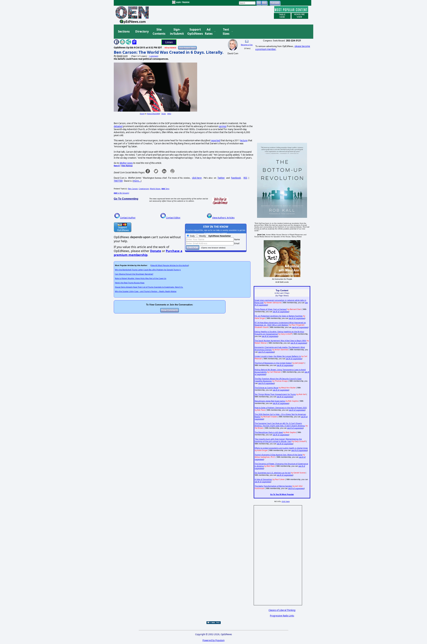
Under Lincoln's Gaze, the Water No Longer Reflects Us (278, 356)
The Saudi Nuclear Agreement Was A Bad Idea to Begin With (280, 340)
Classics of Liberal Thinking (282, 610)
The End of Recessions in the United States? (273, 363)
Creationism (144, 188)
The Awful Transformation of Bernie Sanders (273, 486)
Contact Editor (173, 217)
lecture (244, 140)
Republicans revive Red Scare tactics (270, 401)
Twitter (221, 177)
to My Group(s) (121, 193)
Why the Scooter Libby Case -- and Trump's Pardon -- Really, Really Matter (145, 291)
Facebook (236, 177)
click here (197, 177)
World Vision (155, 188)
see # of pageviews (281, 311)
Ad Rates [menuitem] (208, 32)
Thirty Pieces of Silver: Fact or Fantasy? (271, 309)
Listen (169, 42)
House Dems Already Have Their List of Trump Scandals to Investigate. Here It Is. (149, 287)
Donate (155, 251)
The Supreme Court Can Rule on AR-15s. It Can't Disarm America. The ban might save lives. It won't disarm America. (280, 424)
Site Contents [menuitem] (159, 32)
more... (137, 180)
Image (142, 114)
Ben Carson (133, 188)
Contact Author (128, 217)
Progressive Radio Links (282, 615)
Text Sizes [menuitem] (226, 32)
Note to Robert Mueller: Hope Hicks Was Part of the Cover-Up (140, 278)
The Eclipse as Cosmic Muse (266, 387)
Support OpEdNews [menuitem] (193, 32)
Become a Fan (247, 45)
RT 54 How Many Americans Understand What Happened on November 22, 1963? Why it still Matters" (280, 323)
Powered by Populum (213, 640)
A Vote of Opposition (263, 479)
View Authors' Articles (223, 217)
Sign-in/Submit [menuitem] (176, 32)
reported (215, 140)
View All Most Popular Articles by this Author (169, 265)
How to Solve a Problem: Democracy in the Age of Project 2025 (281, 407)
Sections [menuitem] (124, 31)
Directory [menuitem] (141, 31)
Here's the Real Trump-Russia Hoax (129, 283)
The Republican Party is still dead (269, 432)
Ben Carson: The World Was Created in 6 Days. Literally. (169, 52)
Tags (165, 188)
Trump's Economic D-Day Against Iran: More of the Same (278, 455)
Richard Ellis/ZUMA (153, 114)
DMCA (169, 114)
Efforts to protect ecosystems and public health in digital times (281, 448)
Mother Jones (126, 162)
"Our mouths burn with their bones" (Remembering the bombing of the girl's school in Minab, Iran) (278, 440)
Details (163, 114)
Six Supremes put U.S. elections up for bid (273, 473)
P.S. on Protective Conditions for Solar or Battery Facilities (279, 316)
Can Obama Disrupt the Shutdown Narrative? (134, 274)
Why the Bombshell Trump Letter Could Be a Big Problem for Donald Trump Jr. (148, 270)
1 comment (153, 56)
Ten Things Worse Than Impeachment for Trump (275, 394)
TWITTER (118, 180)
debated (118, 126)
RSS (245, 177)
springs (222, 126)
